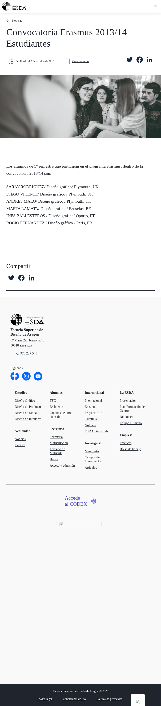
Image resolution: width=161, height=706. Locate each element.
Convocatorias (80, 61)
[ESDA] (14, 6)
